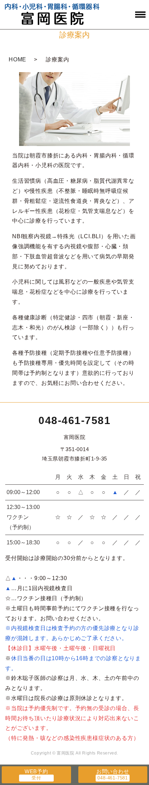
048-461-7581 (74, 420)
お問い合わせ (112, 771)
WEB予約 (36, 771)
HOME (17, 59)
